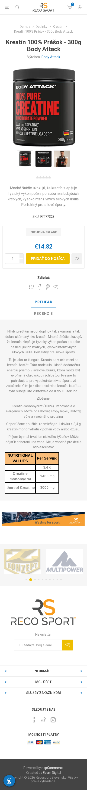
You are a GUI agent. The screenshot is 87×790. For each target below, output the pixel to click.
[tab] (43, 302)
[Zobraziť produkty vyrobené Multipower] (53, 561)
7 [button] (50, 579)
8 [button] (53, 579)
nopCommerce (53, 768)
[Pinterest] (34, 720)
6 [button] (46, 579)
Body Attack (51, 57)
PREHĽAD (43, 302)
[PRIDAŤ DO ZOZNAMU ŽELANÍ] (76, 258)
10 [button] (61, 579)
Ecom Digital (52, 772)
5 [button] (42, 579)
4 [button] (38, 579)
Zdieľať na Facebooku (39, 286)
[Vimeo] (43, 718)
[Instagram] (53, 720)
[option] (25, 158)
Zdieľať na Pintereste (47, 286)
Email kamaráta (55, 286)
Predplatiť (67, 645)
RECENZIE (43, 313)
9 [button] (57, 579)
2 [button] (30, 579)
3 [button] (34, 579)
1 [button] (26, 579)
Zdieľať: (43, 278)
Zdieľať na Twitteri (31, 286)
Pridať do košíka (48, 259)
